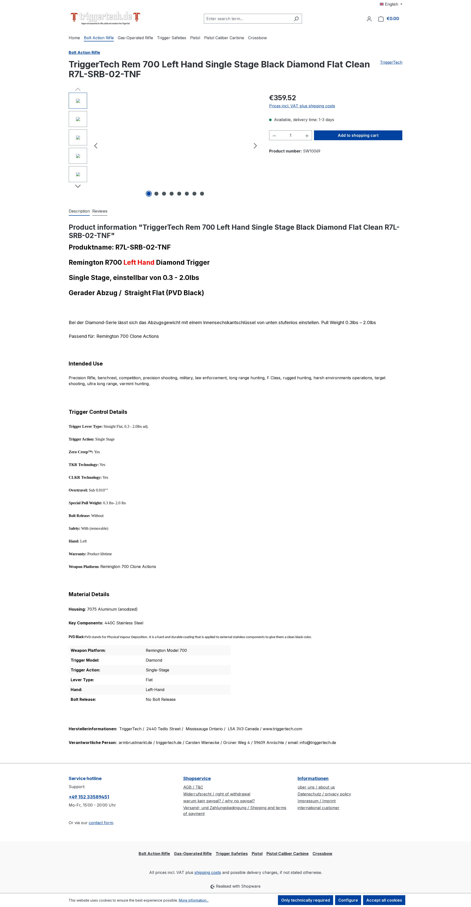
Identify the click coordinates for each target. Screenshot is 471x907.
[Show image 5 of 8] (179, 194)
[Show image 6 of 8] (187, 194)
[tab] (79, 211)
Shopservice (197, 778)
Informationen (313, 778)
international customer (319, 807)
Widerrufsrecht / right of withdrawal (216, 794)
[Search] (296, 19)
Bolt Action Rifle (154, 853)
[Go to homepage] (105, 17)
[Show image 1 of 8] (149, 194)
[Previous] (95, 145)
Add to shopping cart (358, 135)
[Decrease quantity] (274, 135)
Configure (348, 900)
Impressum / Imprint (317, 800)
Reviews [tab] (99, 211)
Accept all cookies (384, 900)
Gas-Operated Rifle (193, 853)
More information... (194, 900)
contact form (101, 822)
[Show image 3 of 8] (164, 194)
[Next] (255, 145)
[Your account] (369, 19)
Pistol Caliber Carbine (287, 853)
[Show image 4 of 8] (172, 194)
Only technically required (305, 900)
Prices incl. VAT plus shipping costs (302, 105)
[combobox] (247, 19)
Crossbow (322, 853)
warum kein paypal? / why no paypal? (219, 800)
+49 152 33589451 (89, 796)
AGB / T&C (193, 787)
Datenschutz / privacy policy (324, 794)
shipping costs (208, 872)
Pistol (257, 853)
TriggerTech (391, 62)
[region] (164, 145)
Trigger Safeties (232, 853)
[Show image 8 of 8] (202, 194)
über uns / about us (316, 787)
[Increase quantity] (307, 135)
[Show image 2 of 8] (156, 194)
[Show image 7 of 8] (194, 194)
